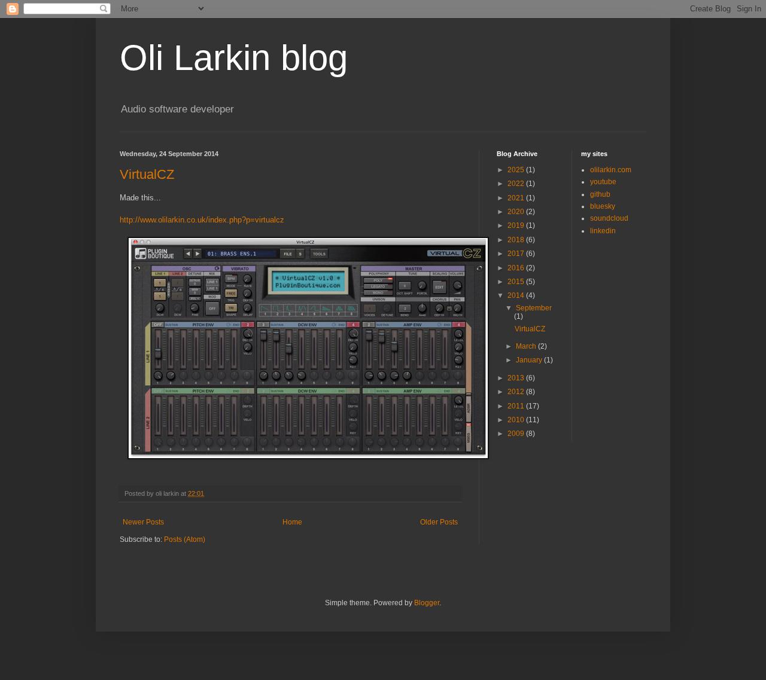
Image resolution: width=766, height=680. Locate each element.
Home (292, 522)
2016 (516, 268)
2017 (516, 253)
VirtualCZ (147, 174)
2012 (516, 392)
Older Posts (439, 522)
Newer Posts (143, 522)
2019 (516, 225)
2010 (516, 420)
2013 (516, 378)
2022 (516, 183)
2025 (516, 170)
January (530, 360)
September (534, 308)
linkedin (603, 231)
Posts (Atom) (184, 539)
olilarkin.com (610, 170)
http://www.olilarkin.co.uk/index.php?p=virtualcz (202, 219)
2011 (516, 406)
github (600, 194)
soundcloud (609, 218)
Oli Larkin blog (234, 58)
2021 (516, 198)
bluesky (602, 206)
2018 (516, 240)
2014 (516, 295)
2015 (516, 282)
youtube (603, 182)
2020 (516, 212)
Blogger (426, 603)
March (527, 346)
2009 (516, 433)
